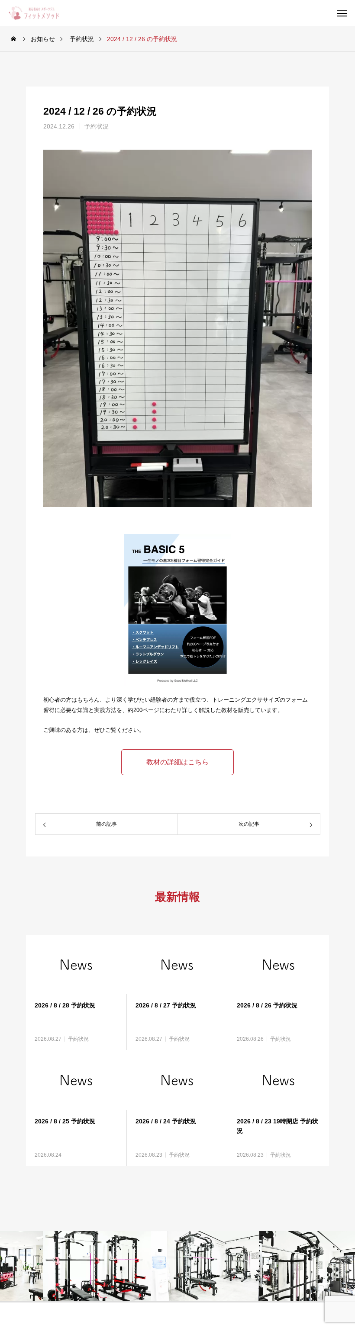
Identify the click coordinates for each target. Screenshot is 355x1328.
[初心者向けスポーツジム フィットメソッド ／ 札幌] (40, 13)
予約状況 (96, 126)
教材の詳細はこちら (177, 762)
